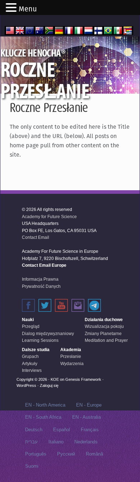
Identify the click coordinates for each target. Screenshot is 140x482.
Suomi (31, 466)
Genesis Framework (83, 379)
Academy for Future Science (49, 216)
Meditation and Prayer (106, 340)
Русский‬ (66, 454)
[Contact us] (77, 305)
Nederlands (86, 441)
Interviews (32, 370)
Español (61, 429)
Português (35, 454)
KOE (55, 379)
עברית (31, 441)
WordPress (26, 385)
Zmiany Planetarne (103, 333)
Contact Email (35, 237)
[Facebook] (28, 305)
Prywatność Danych (41, 286)
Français (90, 429)
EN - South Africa (43, 417)
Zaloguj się (49, 385)
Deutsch (33, 429)
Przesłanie (70, 356)
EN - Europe (89, 405)
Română (94, 454)
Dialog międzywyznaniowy (48, 333)
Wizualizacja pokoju (104, 326)
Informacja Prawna (40, 279)
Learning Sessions (40, 340)
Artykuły (29, 363)
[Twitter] (44, 305)
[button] (12, 8)
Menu (28, 9)
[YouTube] (61, 305)
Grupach (30, 356)
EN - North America (45, 405)
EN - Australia (86, 417)
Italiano (56, 441)
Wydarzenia (72, 363)
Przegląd (30, 326)
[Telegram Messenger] (94, 305)
